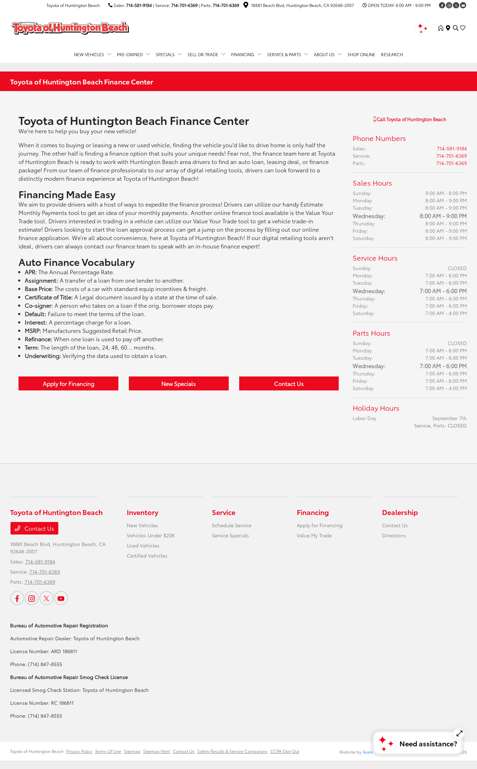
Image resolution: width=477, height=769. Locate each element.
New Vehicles (142, 525)
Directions (394, 535)
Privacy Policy (79, 751)
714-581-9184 (139, 5)
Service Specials (230, 535)
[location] (245, 6)
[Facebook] (442, 5)
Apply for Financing (68, 383)
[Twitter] (456, 5)
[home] (442, 28)
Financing (313, 512)
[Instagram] (449, 5)
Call (411, 119)
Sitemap (132, 751)
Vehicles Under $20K (151, 535)
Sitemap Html (156, 751)
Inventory (142, 512)
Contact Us (289, 383)
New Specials (178, 383)
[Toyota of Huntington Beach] (70, 27)
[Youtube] (463, 5)
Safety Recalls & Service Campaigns (232, 751)
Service (223, 512)
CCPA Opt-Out (284, 751)
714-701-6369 (184, 5)
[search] (455, 28)
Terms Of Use (108, 751)
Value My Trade (314, 535)
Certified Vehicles (147, 555)
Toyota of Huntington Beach (37, 751)
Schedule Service (231, 525)
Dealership (400, 512)
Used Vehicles (143, 545)
